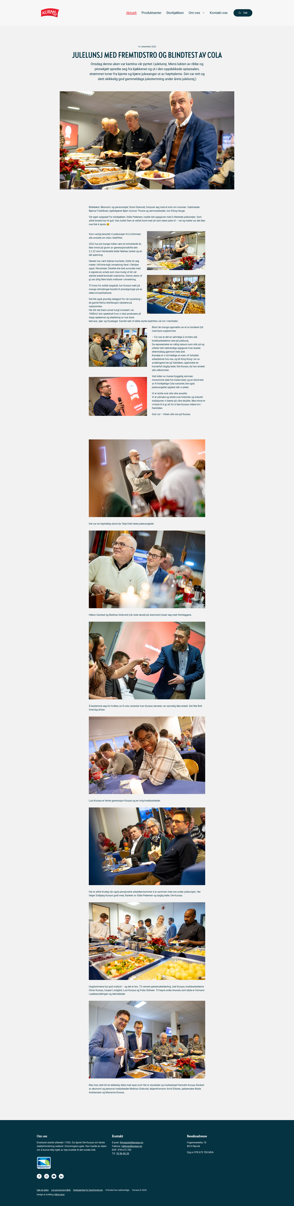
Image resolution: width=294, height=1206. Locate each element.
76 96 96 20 (122, 1153)
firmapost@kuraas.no (131, 1142)
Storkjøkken (175, 13)
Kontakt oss (219, 13)
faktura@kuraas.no (131, 1146)
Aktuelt (131, 13)
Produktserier (151, 13)
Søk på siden (43, 1190)
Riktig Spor (59, 1194)
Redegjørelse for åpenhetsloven (88, 1190)
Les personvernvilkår (61, 1190)
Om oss (194, 13)
